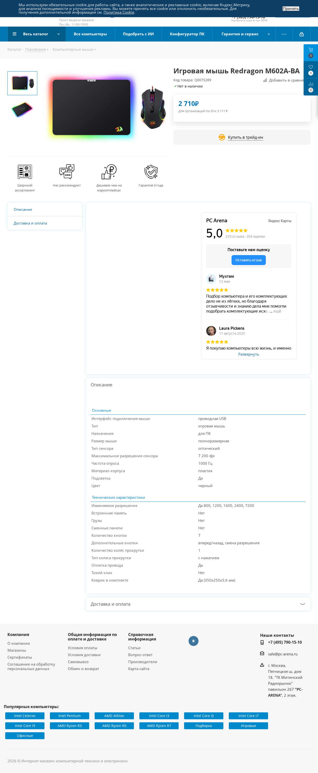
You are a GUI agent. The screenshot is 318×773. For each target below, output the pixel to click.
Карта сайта (138, 668)
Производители (142, 661)
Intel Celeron (25, 715)
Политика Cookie (119, 12)
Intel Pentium (69, 715)
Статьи (134, 647)
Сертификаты (19, 657)
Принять (291, 8)
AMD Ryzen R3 (70, 725)
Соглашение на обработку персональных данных (31, 666)
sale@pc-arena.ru (283, 653)
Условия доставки (84, 654)
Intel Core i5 (204, 715)
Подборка (204, 725)
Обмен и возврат (83, 668)
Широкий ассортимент (25, 187)
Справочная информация (142, 637)
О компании (18, 643)
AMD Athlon (114, 715)
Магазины (16, 650)
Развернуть (248, 354)
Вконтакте (194, 641)
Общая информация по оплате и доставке (92, 637)
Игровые (248, 725)
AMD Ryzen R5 (114, 725)
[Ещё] (284, 34)
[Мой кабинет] (301, 34)
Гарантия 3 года (151, 185)
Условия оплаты (82, 647)
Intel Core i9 (25, 725)
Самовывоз (78, 661)
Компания (18, 634)
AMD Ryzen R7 (159, 725)
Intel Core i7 (248, 715)
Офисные (25, 735)
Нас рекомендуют (67, 185)
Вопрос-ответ (140, 654)
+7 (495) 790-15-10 (285, 642)
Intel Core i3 (159, 715)
